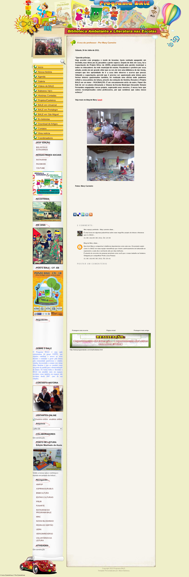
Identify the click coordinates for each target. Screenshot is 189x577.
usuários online (55, 419)
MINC (38, 517)
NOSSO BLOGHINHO (45, 521)
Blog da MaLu (88, 243)
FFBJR (39, 502)
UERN (38, 529)
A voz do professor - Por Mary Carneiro (96, 42)
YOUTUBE (40, 168)
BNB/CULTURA (42, 493)
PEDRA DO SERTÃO (44, 525)
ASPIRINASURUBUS (44, 489)
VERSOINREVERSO (44, 534)
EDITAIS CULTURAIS (44, 497)
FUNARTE (40, 506)
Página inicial (110, 330)
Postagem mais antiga (141, 330)
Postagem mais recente (80, 330)
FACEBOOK (41, 164)
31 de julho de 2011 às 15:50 (97, 238)
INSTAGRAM (41, 160)
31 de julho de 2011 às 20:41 (97, 258)
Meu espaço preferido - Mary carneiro (96, 229)
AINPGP (39, 484)
